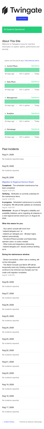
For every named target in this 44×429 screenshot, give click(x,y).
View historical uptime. (32, 60)
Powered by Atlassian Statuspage (30, 422)
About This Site (11, 41)
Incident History (8, 422)
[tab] (5, 70)
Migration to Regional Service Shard (18, 182)
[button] (22, 19)
